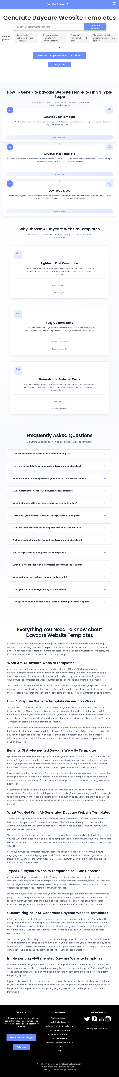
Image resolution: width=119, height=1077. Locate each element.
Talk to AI (21, 1047)
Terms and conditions (68, 1066)
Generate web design (21, 1037)
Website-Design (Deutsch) (58, 1042)
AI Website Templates (58, 1034)
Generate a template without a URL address (59, 55)
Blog (59, 1050)
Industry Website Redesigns (58, 1026)
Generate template (95, 26)
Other (58, 1046)
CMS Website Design (58, 1030)
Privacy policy (47, 1066)
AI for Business (58, 1038)
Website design (58, 1018)
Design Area (59, 64)
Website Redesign (58, 1022)
